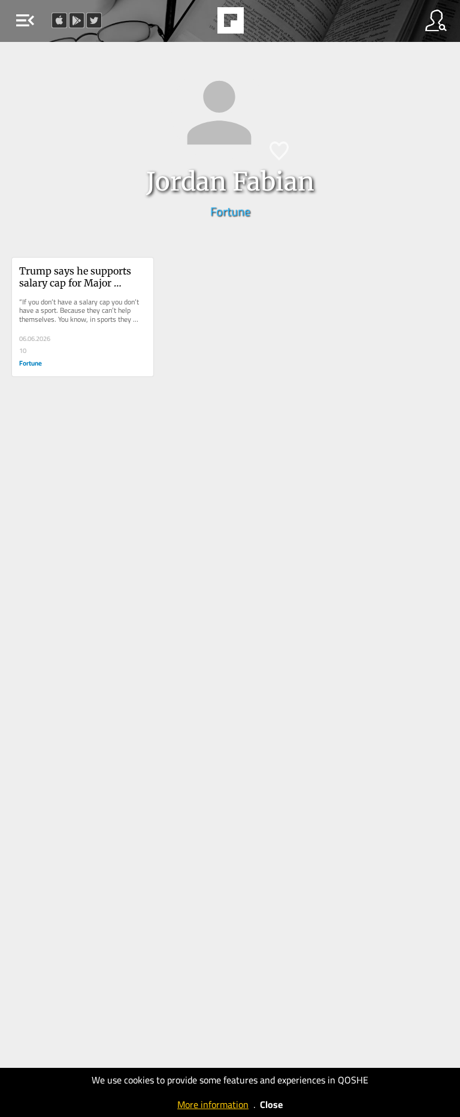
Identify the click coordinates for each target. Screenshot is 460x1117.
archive (261, 24)
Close (271, 1104)
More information (213, 1104)
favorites (197, 24)
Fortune (230, 211)
